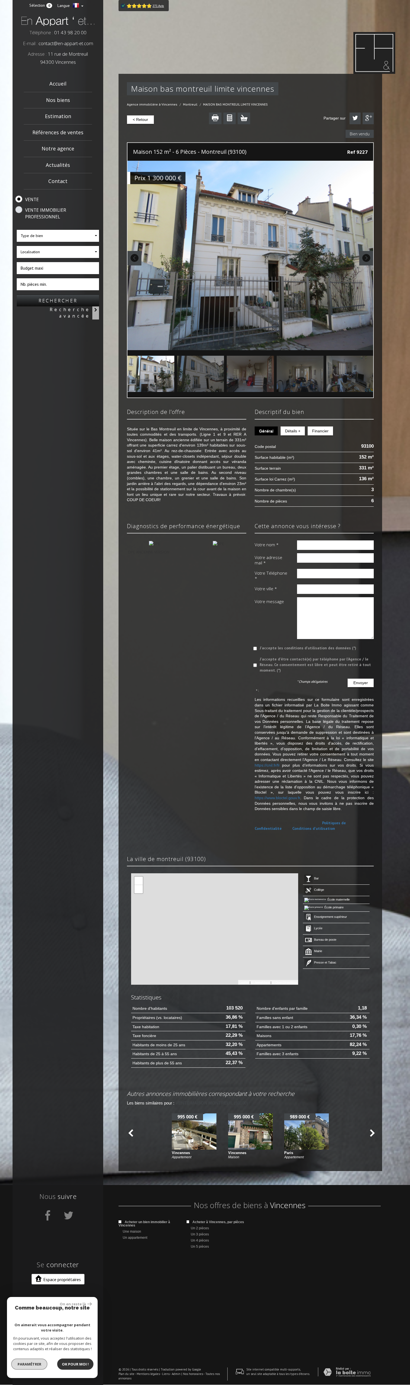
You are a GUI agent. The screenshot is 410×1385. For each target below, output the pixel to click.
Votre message (269, 601)
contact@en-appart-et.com (65, 43)
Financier (320, 431)
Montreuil (190, 104)
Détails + (292, 431)
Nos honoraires (193, 1374)
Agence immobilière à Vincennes (152, 104)
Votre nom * (267, 544)
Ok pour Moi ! (75, 1364)
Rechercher (58, 300)
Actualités (58, 165)
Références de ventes (57, 132)
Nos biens (58, 100)
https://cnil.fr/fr (267, 765)
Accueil (57, 83)
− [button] (139, 889)
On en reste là (73, 1303)
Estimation (58, 116)
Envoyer (360, 683)
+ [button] (139, 880)
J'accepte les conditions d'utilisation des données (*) (308, 647)
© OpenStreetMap (284, 982)
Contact (57, 181)
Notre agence (58, 148)
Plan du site (126, 1374)
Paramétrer (29, 1364)
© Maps (260, 982)
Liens (166, 1374)
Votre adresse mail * (268, 560)
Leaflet (244, 982)
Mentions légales (148, 1374)
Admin (176, 1374)
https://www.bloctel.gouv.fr (277, 798)
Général (266, 431)
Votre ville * (266, 588)
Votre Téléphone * (271, 575)
